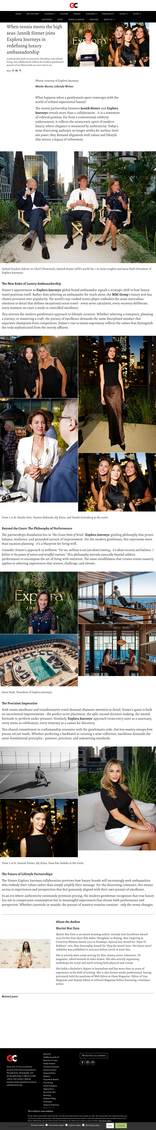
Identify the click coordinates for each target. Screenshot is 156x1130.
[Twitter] (20, 70)
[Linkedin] (16, 70)
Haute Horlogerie (50, 1085)
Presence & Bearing (51, 1104)
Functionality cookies (56, 1125)
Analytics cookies (74, 1125)
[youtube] (92, 1062)
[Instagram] (87, 1062)
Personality (47, 1101)
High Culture (48, 1089)
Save (110, 1125)
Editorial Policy (49, 1073)
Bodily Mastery (49, 1063)
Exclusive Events (49, 1070)
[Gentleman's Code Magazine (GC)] (79, 5)
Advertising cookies (92, 1125)
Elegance (46, 1076)
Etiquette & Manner (51, 1079)
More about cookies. (105, 1121)
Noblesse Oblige (49, 1098)
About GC (47, 1054)
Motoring (47, 1095)
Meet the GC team (50, 1060)
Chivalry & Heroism (51, 1066)
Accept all (121, 1125)
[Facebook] (13, 70)
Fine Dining (48, 1082)
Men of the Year (49, 1092)
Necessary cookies (37, 1125)
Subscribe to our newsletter (95, 1055)
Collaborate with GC (51, 1057)
